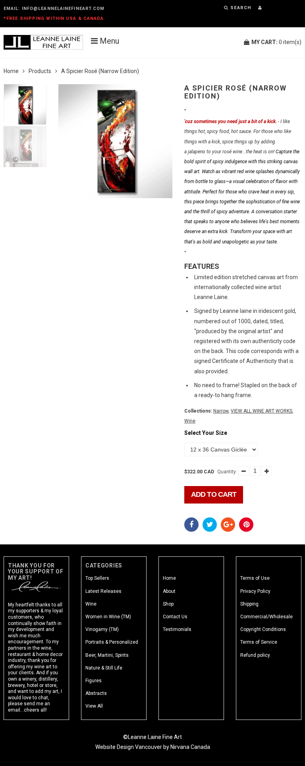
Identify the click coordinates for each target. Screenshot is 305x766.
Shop (168, 604)
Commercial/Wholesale (266, 616)
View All (94, 706)
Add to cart (213, 494)
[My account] (260, 7)
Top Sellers (97, 578)
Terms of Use (255, 578)
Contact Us (175, 616)
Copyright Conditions (263, 629)
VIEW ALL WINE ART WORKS (261, 411)
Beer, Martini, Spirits (107, 655)
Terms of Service (258, 642)
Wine (189, 421)
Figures (93, 680)
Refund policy (255, 655)
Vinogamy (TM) (102, 629)
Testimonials (177, 629)
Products (40, 71)
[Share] (191, 524)
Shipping (249, 604)
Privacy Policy (255, 591)
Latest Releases (103, 591)
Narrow (220, 411)
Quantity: (227, 472)
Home (11, 71)
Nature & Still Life (103, 668)
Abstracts (96, 693)
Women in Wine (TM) (108, 616)
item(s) (276, 42)
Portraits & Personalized (111, 642)
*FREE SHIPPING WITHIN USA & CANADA (54, 18)
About (169, 591)
